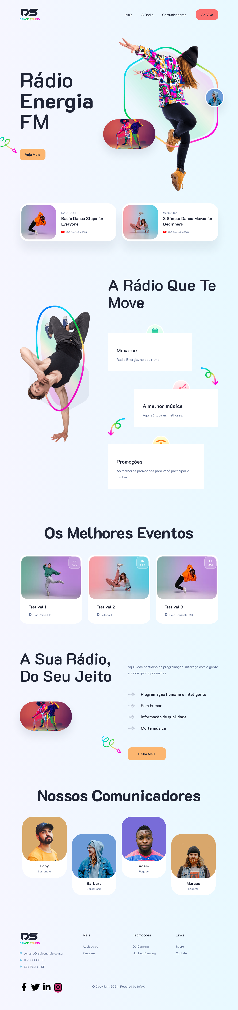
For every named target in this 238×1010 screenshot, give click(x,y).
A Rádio (147, 14)
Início (129, 14)
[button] (129, 134)
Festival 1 (37, 607)
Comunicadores (174, 14)
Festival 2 (105, 607)
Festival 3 (173, 607)
